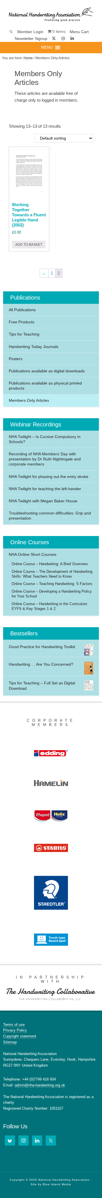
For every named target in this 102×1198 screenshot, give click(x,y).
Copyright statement (19, 1036)
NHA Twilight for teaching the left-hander (45, 488)
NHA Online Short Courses (32, 554)
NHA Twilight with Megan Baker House (43, 501)
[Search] (11, 32)
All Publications (22, 309)
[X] (54, 38)
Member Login (30, 31)
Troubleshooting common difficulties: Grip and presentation (50, 515)
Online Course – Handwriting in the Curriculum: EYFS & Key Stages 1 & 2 (50, 606)
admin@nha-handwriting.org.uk (40, 1085)
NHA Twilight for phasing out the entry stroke (48, 476)
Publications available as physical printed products (45, 385)
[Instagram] (63, 38)
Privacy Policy (15, 1030)
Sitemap (10, 1042)
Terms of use (14, 1024)
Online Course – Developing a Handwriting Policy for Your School (52, 593)
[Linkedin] (72, 38)
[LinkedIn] (37, 1140)
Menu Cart (79, 31)
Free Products (21, 322)
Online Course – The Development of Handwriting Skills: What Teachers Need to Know (52, 573)
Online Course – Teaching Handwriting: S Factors (52, 584)
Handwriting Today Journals (33, 346)
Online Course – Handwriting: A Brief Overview (50, 564)
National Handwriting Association (51, 14)
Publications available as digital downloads (47, 371)
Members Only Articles (29, 400)
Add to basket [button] (28, 245)
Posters (15, 358)
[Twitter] (51, 1140)
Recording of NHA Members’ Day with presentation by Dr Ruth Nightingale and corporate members (45, 459)
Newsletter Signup (31, 38)
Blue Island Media (57, 1184)
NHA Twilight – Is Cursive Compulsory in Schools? (44, 439)
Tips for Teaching (24, 334)
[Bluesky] (81, 38)
